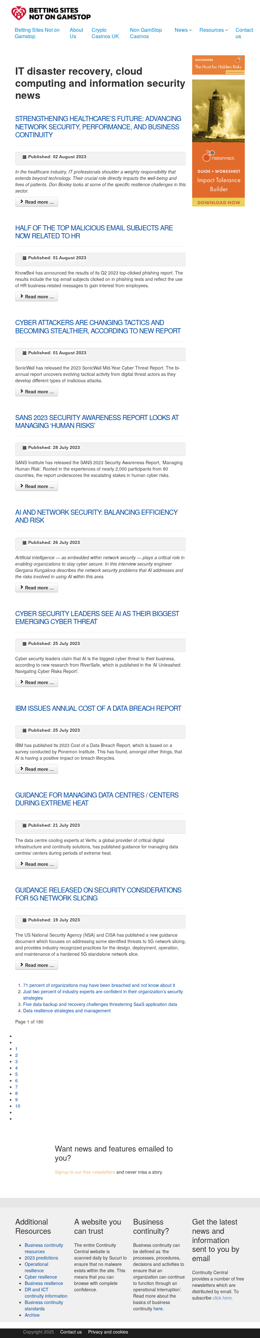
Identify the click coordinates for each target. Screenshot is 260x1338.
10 (17, 1106)
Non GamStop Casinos (146, 33)
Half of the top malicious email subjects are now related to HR (94, 231)
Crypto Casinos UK (105, 33)
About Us (76, 33)
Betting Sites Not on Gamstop (37, 33)
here (158, 1308)
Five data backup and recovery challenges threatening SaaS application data (100, 1004)
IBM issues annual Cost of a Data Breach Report (98, 708)
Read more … (39, 202)
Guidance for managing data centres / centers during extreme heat (97, 798)
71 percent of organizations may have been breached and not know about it (99, 985)
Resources (211, 29)
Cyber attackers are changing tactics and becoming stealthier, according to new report (98, 326)
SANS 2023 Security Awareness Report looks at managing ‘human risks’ (97, 421)
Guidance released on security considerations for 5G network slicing (98, 893)
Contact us (244, 33)
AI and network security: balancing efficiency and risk (96, 516)
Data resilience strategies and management (67, 1010)
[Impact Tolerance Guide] (218, 140)
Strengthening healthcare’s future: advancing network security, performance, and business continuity (98, 126)
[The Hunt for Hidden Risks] (218, 64)
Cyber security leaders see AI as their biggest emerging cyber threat (97, 617)
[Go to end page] (17, 1118)
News (181, 29)
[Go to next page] (17, 1112)
